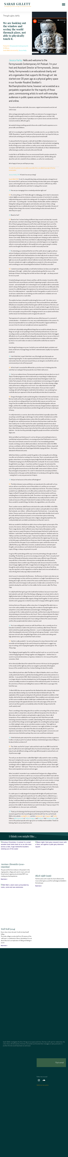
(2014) (8, 929)
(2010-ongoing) (13, 865)
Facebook (40, 818)
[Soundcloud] (44, 1080)
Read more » (4, 879)
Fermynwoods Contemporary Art (19, 46)
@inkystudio (39, 816)
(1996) (43, 875)
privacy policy (45, 1085)
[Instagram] (39, 1080)
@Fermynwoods (18, 818)
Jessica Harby (22, 50)
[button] (63, 4)
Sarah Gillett (17, 4)
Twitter (55, 816)
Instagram (48, 816)
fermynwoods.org (51, 818)
